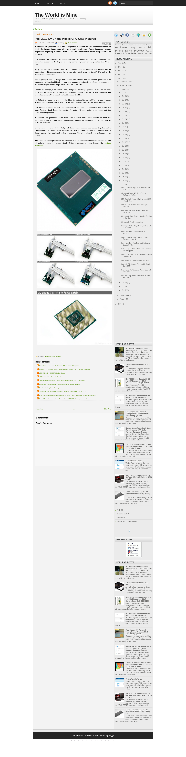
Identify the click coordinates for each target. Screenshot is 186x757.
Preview (58, 356)
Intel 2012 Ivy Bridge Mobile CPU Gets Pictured (65, 38)
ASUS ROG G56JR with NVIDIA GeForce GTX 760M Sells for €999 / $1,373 (139, 477)
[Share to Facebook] (110, 43)
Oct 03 (124, 286)
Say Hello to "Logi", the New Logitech (50, 388)
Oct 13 (124, 154)
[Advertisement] (64, 468)
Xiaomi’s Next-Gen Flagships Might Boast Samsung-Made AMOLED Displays (62, 380)
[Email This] (103, 43)
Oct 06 (124, 181)
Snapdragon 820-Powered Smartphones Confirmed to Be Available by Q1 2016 (62, 391)
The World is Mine (56, 15)
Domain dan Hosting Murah (127, 521)
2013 (120, 71)
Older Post (107, 409)
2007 (120, 304)
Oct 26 (124, 111)
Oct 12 (124, 158)
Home (37, 3)
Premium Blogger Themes (103, 740)
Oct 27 (124, 108)
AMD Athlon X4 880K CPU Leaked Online (52, 373)
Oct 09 (124, 169)
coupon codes (112, 740)
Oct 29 (124, 100)
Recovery (149, 51)
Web (150, 53)
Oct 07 (124, 177)
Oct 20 (124, 131)
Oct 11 (124, 161)
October (123, 89)
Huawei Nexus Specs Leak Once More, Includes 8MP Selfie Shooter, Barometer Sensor (64, 399)
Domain (137, 45)
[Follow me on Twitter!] (115, 5)
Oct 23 (124, 123)
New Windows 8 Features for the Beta (135, 260)
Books (124, 45)
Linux (140, 48)
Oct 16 (124, 146)
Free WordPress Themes (81, 740)
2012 (120, 75)
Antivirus (118, 45)
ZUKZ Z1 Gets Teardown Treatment (50, 376)
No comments (72, 43)
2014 (120, 67)
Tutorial (145, 53)
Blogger (111, 736)
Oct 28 (124, 104)
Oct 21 (124, 127)
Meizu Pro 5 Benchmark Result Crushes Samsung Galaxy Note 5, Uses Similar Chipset (64, 369)
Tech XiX (120, 510)
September (124, 295)
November (124, 85)
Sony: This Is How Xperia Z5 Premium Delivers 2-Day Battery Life (59, 365)
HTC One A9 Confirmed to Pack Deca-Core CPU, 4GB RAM (138, 396)
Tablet (133, 53)
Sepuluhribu (121, 518)
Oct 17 (124, 142)
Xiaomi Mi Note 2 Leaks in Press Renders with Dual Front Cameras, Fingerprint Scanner (139, 446)
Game (142, 45)
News (53, 356)
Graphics (149, 45)
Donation (61, 3)
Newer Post (39, 409)
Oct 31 (124, 92)
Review (118, 53)
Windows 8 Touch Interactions (132, 222)
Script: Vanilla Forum (134, 461)
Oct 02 (124, 290)
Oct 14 (124, 150)
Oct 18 (124, 138)
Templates (140, 53)
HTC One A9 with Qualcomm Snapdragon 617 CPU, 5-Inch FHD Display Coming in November (67, 395)
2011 (120, 78)
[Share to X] (107, 43)
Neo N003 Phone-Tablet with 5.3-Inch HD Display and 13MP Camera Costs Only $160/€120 (138, 381)
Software (126, 53)
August (123, 299)
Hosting (132, 48)
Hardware (48, 356)
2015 (120, 63)
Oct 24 (124, 119)
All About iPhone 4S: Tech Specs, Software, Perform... (133, 194)
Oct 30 (124, 96)
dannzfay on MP (123, 514)
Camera (130, 45)
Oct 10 (124, 165)
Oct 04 (124, 283)
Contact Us (48, 3)
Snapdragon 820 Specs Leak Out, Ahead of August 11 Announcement (59, 384)
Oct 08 (124, 173)
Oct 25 (124, 115)
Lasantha (95, 740)
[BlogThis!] (105, 43)
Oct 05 (124, 184)
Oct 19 (124, 135)
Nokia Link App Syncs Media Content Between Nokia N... (135, 238)
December (124, 82)
